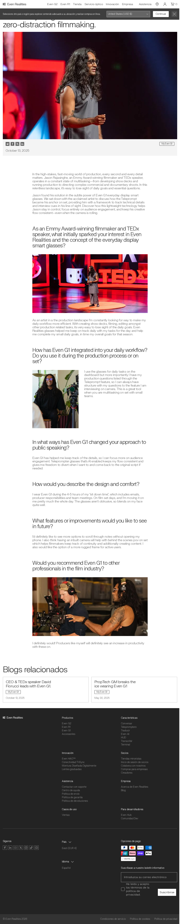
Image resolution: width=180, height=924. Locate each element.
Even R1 (65, 4)
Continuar (161, 13)
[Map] (157, 4)
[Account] (165, 4)
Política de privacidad (165, 919)
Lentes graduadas (71, 769)
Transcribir (126, 741)
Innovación (112, 4)
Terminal (125, 744)
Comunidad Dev (129, 818)
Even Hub (126, 815)
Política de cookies (140, 919)
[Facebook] (5, 848)
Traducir (125, 730)
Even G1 (66, 730)
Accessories (68, 734)
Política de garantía (72, 797)
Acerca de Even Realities (134, 786)
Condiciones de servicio (113, 919)
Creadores (126, 772)
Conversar (126, 723)
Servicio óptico (94, 4)
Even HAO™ (68, 758)
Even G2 (52, 4)
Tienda (77, 4)
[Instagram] (26, 848)
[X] (21, 848)
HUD (123, 737)
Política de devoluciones (75, 800)
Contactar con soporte (74, 786)
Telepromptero (129, 727)
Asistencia (145, 4)
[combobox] (128, 14)
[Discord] (36, 848)
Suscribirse (167, 892)
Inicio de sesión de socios (134, 762)
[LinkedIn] (10, 848)
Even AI (125, 734)
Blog (123, 790)
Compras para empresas (134, 769)
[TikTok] (31, 848)
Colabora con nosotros (133, 765)
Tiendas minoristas (131, 758)
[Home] (15, 4)
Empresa (127, 4)
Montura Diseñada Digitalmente (79, 765)
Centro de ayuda (71, 790)
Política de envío (70, 793)
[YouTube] (15, 848)
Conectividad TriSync (73, 762)
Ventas (65, 815)
